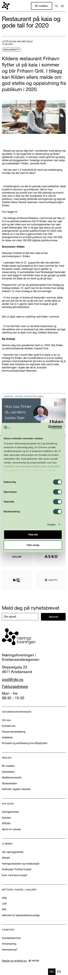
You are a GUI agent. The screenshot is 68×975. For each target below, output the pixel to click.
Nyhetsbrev (8, 771)
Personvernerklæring (13, 731)
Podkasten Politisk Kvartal (16, 869)
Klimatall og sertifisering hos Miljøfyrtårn (24, 743)
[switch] (57, 491)
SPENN (6, 823)
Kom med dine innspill (14, 875)
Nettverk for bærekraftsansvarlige (21, 915)
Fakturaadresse (15, 686)
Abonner (53, 616)
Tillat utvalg (32, 545)
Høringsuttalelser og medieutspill (20, 863)
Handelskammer (11, 938)
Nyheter (6, 817)
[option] (59, 971)
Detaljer (51, 524)
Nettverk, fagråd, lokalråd (16, 789)
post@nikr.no (12, 679)
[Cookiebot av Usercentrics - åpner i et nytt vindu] (48, 427)
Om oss (6, 720)
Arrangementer (10, 811)
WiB (4, 898)
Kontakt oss (8, 725)
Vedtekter (7, 737)
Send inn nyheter (11, 829)
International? (10, 949)
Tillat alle (33, 534)
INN (4, 909)
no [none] (52, 971)
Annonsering (9, 943)
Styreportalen (9, 783)
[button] (62, 5)
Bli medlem (41, 5)
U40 (4, 903)
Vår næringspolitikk (12, 852)
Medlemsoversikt (11, 777)
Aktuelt (6, 857)
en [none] (59, 971)
